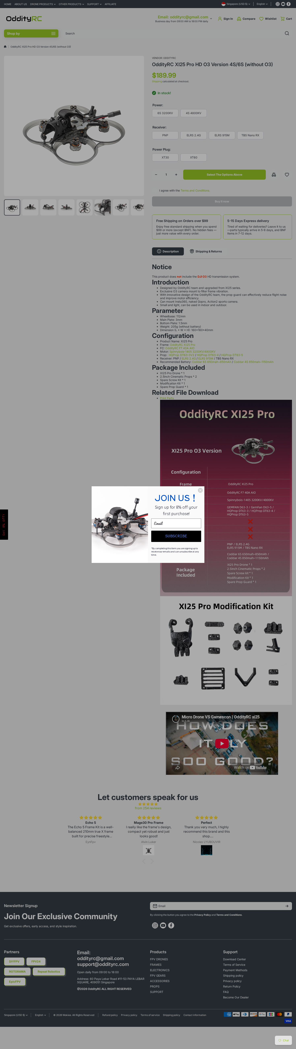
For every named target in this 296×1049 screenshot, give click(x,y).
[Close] (200, 490)
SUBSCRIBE (176, 536)
